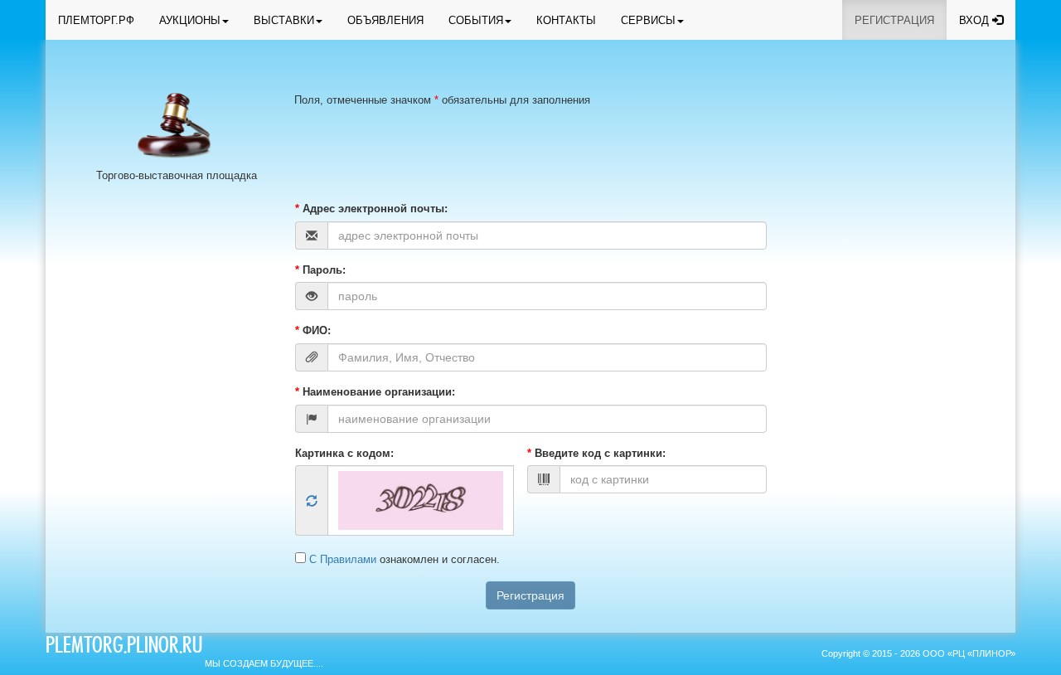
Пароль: (320, 270)
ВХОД (975, 20)
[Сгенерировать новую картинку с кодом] (311, 501)
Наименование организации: (375, 392)
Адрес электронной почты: (371, 208)
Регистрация (530, 595)
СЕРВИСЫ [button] (648, 20)
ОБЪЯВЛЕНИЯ (385, 20)
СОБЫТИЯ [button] (475, 20)
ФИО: (313, 330)
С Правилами (344, 559)
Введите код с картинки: (596, 453)
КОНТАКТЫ (566, 20)
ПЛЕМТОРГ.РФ (96, 20)
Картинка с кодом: (344, 453)
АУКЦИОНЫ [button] (189, 20)
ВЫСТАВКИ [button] (284, 20)
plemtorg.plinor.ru (124, 647)
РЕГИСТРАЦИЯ (894, 20)
